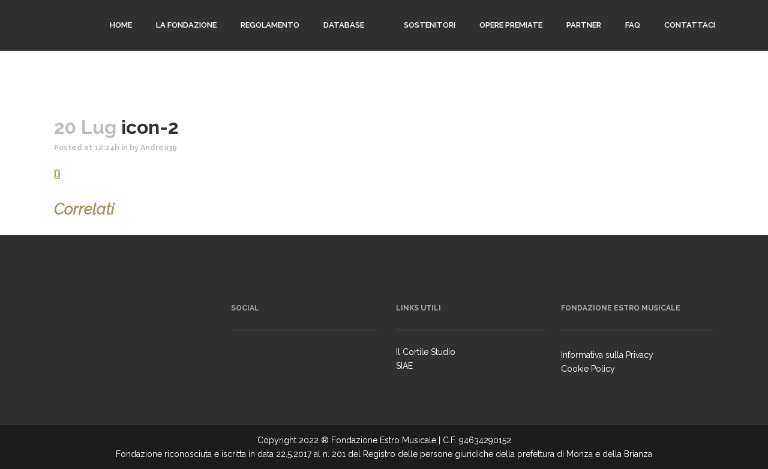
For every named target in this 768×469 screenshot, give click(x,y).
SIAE (404, 366)
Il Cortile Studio (425, 352)
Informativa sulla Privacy (607, 355)
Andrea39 (158, 148)
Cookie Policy (588, 369)
